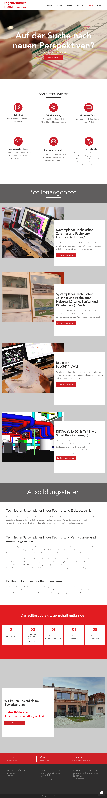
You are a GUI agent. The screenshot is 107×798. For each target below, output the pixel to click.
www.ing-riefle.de (45, 760)
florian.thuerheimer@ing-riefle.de (25, 716)
